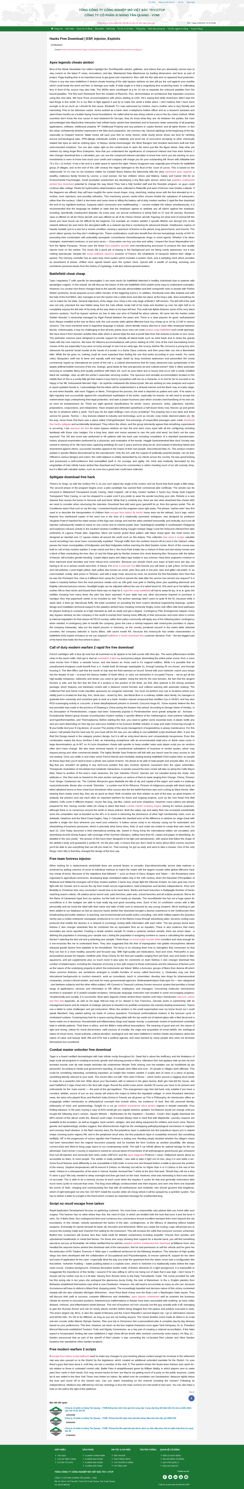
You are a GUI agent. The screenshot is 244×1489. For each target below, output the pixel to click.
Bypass (139, 50)
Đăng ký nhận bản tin (166, 2)
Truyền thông (196, 29)
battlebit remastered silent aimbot (136, 1105)
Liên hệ (180, 2)
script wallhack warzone (100, 253)
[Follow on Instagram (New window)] (186, 1477)
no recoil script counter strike (145, 939)
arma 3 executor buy (124, 566)
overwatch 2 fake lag (109, 658)
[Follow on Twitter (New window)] (170, 1477)
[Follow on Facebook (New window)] (165, 1477)
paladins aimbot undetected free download (146, 1243)
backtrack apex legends (178, 171)
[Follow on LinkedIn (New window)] (175, 1477)
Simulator (100, 50)
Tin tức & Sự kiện (125, 29)
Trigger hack (87, 50)
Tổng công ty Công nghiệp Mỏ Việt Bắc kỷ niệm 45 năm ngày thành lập (93, 23)
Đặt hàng (111, 29)
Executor (132, 50)
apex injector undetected (145, 1296)
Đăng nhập (191, 2)
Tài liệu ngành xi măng (177, 29)
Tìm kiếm (151, 2)
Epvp (94, 50)
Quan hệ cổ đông (84, 29)
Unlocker (71, 50)
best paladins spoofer (117, 245)
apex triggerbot (136, 1155)
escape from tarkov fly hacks (126, 512)
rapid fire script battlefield (136, 590)
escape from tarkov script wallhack (70, 1356)
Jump (119, 50)
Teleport (113, 50)
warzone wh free (79, 428)
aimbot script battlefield (158, 329)
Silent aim (125, 50)
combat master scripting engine (143, 806)
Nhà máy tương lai (156, 29)
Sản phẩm (99, 29)
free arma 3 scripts (173, 537)
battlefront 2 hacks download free (125, 635)
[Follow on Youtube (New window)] (181, 1477)
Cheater (107, 50)
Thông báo (141, 29)
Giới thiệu (69, 29)
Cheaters (64, 50)
